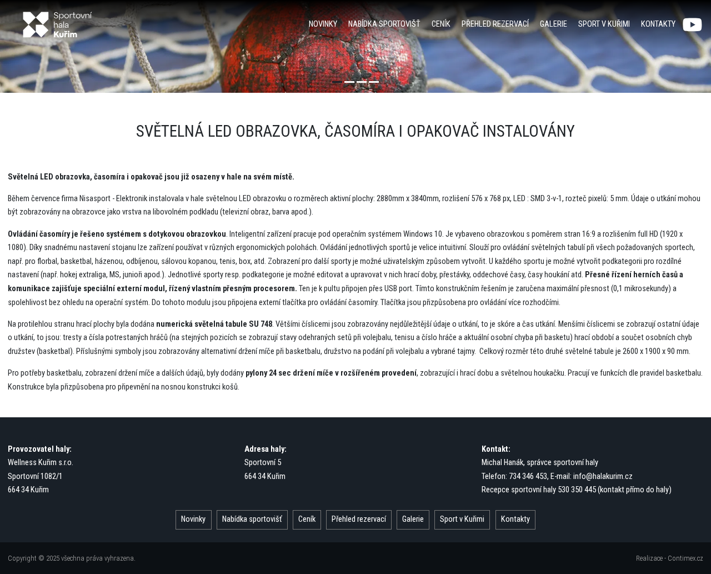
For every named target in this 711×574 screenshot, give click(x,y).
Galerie (553, 24)
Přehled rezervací (495, 24)
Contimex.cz (685, 558)
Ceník (441, 24)
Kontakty (658, 24)
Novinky (323, 24)
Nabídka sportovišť (384, 24)
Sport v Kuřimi (604, 24)
